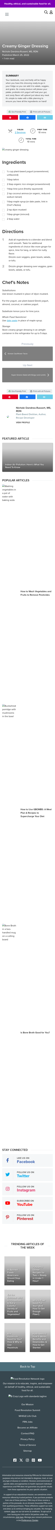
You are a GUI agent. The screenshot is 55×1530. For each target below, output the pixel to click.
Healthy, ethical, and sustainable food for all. (27, 3)
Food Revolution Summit (27, 1410)
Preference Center (29, 1520)
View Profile (23, 422)
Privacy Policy (28, 1439)
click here (19, 1517)
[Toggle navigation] (7, 14)
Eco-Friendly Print (18, 112)
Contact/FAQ (27, 1433)
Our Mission (27, 1404)
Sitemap (27, 1450)
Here (13, 1511)
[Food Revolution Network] (27, 1379)
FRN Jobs (27, 1421)
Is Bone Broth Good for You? (35, 1032)
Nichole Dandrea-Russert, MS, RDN (20, 51)
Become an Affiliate (27, 1427)
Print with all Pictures (41, 112)
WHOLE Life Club (27, 1416)
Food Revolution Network (27, 14)
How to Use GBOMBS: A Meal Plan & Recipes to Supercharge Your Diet (36, 813)
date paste (12, 320)
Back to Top (27, 1366)
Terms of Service (27, 1445)
